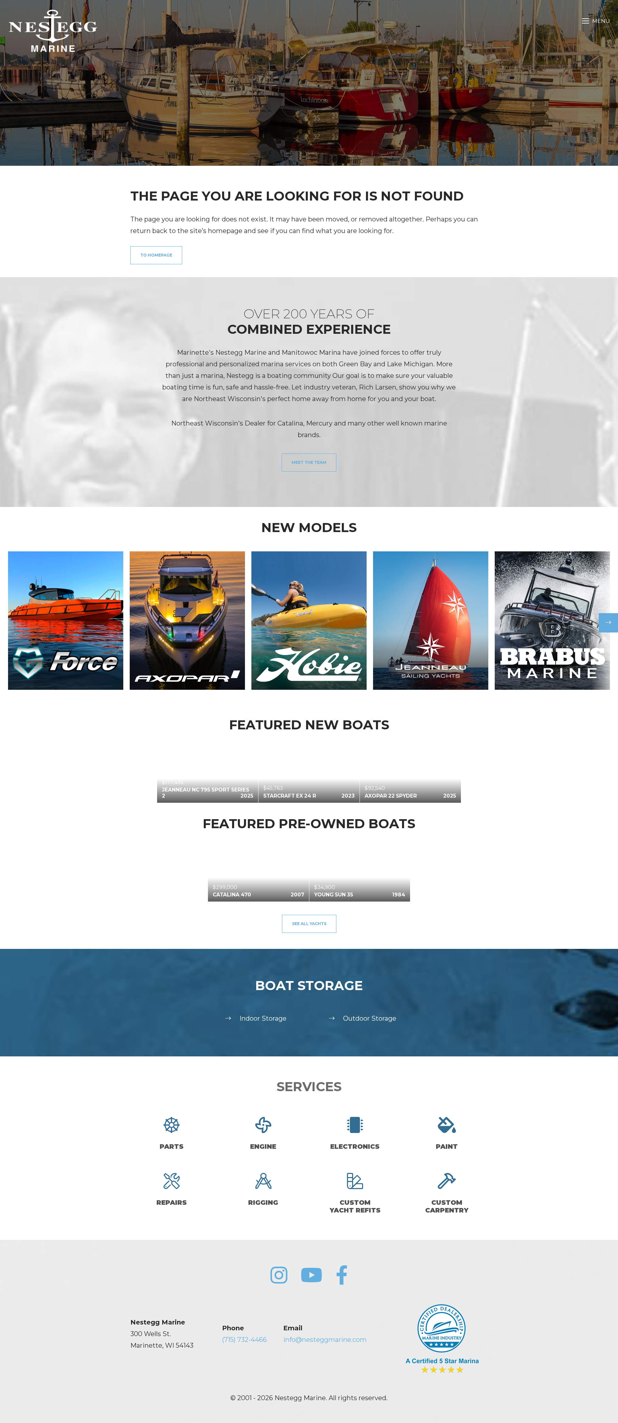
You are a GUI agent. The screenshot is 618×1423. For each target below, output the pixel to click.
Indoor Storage (262, 1018)
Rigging (263, 1202)
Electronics (354, 1146)
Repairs (171, 1202)
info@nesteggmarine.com (325, 1339)
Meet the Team (309, 462)
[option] (65, 620)
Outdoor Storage (369, 1018)
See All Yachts (309, 923)
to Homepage (156, 255)
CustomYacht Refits (355, 1206)
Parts (171, 1146)
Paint (447, 1146)
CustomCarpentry (446, 1206)
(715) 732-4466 (244, 1339)
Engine (263, 1146)
